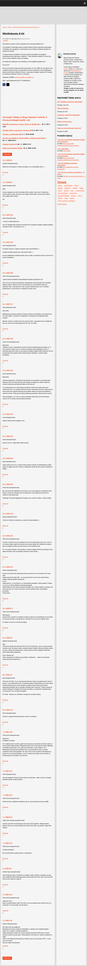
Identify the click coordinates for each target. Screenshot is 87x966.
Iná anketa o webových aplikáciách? (68, 115)
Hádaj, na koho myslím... (64, 121)
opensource (73, 193)
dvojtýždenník (68, 185)
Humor (60, 191)
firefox (76, 185)
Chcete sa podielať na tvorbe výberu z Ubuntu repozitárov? (24, 138)
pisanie (73, 196)
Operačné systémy (63, 196)
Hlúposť (75, 188)
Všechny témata (62, 204)
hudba (81, 188)
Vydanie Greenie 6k (10, 144)
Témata (61, 182)
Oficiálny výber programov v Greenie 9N (17, 130)
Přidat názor (7, 154)
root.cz (80, 196)
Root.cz (5, 27)
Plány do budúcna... (63, 108)
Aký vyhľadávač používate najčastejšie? (69, 102)
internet (66, 191)
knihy (74, 69)
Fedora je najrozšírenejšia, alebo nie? (69, 128)
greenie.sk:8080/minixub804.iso (24, 77)
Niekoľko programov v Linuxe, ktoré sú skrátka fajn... (22, 124)
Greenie (66, 69)
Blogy (9, 27)
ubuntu (72, 198)
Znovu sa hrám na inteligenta (66, 201)
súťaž (66, 198)
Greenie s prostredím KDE (12, 134)
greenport (67, 188)
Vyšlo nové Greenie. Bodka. (13, 148)
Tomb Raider (67, 151)
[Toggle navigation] (84, 3)
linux (72, 191)
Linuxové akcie (80, 191)
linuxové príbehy (63, 193)
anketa (60, 185)
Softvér (60, 198)
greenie (5, 40)
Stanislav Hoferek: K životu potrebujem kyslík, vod (26, 27)
